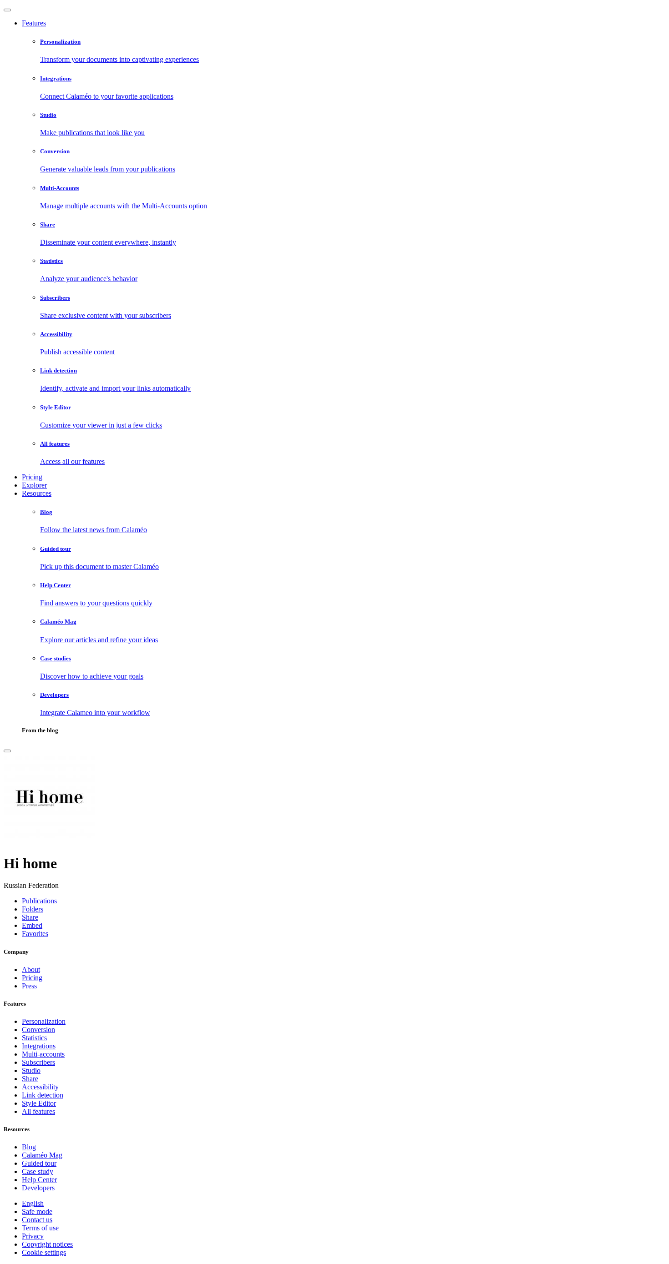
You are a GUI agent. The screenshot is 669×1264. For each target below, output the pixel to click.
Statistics (34, 1038)
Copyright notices (47, 1244)
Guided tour (39, 1163)
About (31, 969)
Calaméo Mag (42, 1155)
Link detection (42, 1095)
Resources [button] (36, 493)
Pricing (32, 477)
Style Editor (39, 1103)
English (33, 1203)
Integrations (39, 1046)
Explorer (34, 485)
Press (29, 986)
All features (38, 1111)
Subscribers (38, 1062)
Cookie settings (44, 1252)
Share (30, 1079)
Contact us (37, 1220)
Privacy (33, 1236)
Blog (29, 1147)
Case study (37, 1171)
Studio (31, 1070)
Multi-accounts (43, 1054)
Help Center (39, 1179)
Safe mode (37, 1211)
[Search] (7, 751)
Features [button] (34, 23)
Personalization (44, 1021)
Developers (38, 1188)
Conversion (38, 1029)
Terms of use (40, 1228)
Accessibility (40, 1087)
